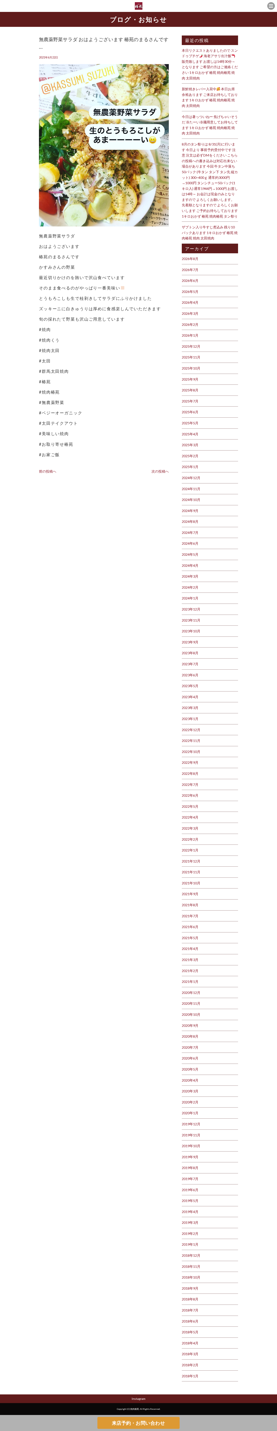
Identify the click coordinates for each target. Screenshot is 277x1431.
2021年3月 (190, 960)
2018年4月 (190, 1343)
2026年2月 (190, 324)
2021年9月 (190, 894)
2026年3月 (190, 313)
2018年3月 (190, 1354)
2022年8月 (190, 773)
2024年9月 (190, 511)
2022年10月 (191, 751)
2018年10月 (191, 1277)
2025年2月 (190, 456)
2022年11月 (191, 740)
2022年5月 (190, 806)
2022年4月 (190, 817)
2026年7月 (190, 270)
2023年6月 (190, 675)
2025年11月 (191, 357)
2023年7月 (190, 664)
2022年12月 (191, 730)
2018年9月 (190, 1288)
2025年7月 (190, 401)
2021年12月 (191, 861)
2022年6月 (190, 795)
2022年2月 (190, 839)
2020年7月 (190, 1047)
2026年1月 (190, 335)
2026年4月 (190, 302)
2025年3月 (190, 445)
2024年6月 (190, 543)
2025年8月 (190, 390)
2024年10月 (191, 499)
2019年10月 (191, 1146)
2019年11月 (191, 1135)
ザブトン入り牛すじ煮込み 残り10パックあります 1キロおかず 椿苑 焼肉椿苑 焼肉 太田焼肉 (210, 232)
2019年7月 (190, 1179)
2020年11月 (191, 1003)
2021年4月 (190, 948)
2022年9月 (190, 762)
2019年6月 (190, 1190)
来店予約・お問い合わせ (138, 1423)
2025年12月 (191, 346)
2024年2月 (190, 587)
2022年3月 (190, 828)
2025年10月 (191, 368)
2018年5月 (190, 1332)
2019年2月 (190, 1233)
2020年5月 (190, 1069)
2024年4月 (190, 565)
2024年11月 (191, 489)
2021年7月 (190, 916)
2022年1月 (190, 850)
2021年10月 (191, 883)
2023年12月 (191, 609)
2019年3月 (190, 1222)
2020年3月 (190, 1091)
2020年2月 (190, 1102)
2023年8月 (190, 653)
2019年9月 (190, 1157)
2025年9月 (190, 379)
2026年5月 (190, 291)
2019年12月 (191, 1124)
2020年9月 (190, 1025)
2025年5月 (190, 423)
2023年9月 (190, 642)
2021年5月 (190, 938)
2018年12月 (191, 1255)
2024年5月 (190, 554)
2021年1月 (190, 981)
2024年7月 (190, 532)
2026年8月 (190, 259)
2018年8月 (190, 1299)
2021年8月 (190, 905)
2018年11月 (191, 1266)
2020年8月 (190, 1036)
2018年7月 (190, 1310)
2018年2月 (190, 1365)
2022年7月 (190, 784)
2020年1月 (190, 1113)
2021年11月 (191, 872)
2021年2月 (190, 971)
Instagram (138, 1398)
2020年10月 (191, 1014)
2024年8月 (190, 521)
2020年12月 (191, 992)
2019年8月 (190, 1168)
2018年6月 (190, 1321)
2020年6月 (190, 1058)
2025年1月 (190, 467)
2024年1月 (190, 598)
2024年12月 (191, 478)
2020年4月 (190, 1080)
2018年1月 (190, 1376)
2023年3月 (190, 708)
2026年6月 (190, 280)
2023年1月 (190, 719)
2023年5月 (190, 686)
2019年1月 (190, 1244)
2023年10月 (191, 631)
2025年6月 (190, 412)
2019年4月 (190, 1212)
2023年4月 (190, 697)
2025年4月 (190, 434)
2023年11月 (191, 620)
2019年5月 (190, 1200)
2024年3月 (190, 576)
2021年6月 (190, 927)
